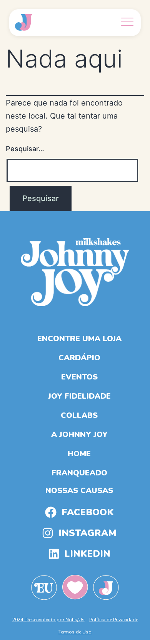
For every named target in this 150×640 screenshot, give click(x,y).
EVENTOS (79, 377)
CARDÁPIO (79, 358)
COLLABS (79, 415)
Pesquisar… (25, 149)
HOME (79, 454)
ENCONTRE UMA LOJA (79, 338)
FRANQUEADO (79, 473)
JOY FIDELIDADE (79, 396)
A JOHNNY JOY (79, 434)
